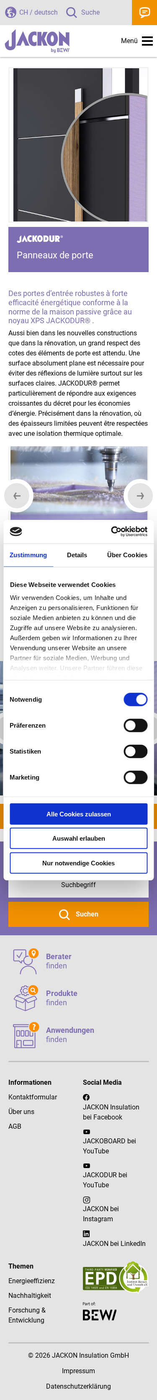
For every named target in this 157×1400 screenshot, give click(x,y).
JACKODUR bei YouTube (105, 1180)
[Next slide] (140, 495)
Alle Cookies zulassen (78, 813)
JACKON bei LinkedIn (114, 1244)
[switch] (135, 725)
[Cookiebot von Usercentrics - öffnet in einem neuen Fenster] (111, 531)
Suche (90, 12)
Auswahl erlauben (78, 838)
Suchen (86, 914)
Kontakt (144, 12)
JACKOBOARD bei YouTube (109, 1146)
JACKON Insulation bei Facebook (111, 1112)
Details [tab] (77, 554)
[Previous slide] (16, 495)
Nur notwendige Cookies (78, 862)
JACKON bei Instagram (101, 1214)
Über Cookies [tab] (127, 554)
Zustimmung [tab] (28, 554)
